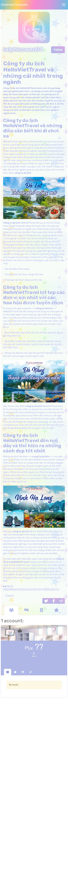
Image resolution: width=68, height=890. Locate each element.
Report (10, 596)
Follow (58, 49)
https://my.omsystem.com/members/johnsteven (31, 589)
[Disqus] (34, 751)
